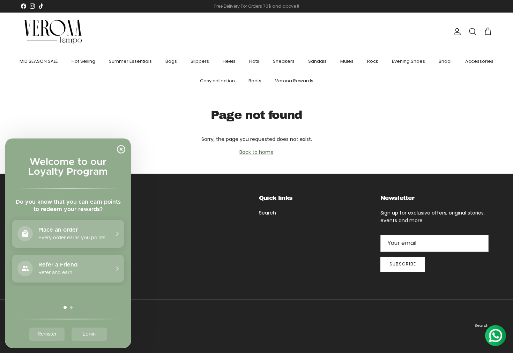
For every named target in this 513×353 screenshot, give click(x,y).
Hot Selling (83, 61)
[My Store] (53, 32)
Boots (254, 80)
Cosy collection (217, 80)
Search (267, 212)
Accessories (479, 61)
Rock (372, 61)
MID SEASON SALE (39, 61)
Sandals (317, 61)
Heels (229, 61)
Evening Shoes (408, 61)
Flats (254, 61)
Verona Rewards (294, 80)
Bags (171, 61)
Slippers (200, 61)
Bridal (445, 61)
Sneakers (284, 61)
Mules (347, 61)
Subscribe (402, 264)
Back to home (256, 152)
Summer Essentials (130, 61)
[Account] (455, 32)
